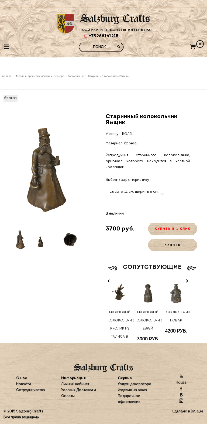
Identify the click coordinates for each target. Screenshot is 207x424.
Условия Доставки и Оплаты (78, 393)
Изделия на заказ (132, 390)
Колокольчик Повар (176, 316)
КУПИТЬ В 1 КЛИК (173, 229)
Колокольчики (76, 76)
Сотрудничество (30, 390)
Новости (23, 384)
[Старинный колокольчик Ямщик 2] (45, 239)
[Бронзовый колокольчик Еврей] (148, 293)
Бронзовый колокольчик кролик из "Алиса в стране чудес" (120, 333)
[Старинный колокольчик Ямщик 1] (20, 239)
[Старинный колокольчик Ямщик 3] (70, 239)
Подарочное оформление (129, 399)
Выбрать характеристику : (128, 180)
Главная (6, 76)
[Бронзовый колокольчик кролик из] (120, 293)
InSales (197, 411)
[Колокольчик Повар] (176, 293)
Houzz (181, 382)
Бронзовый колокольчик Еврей (148, 320)
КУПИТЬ (172, 245)
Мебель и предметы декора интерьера (39, 76)
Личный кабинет (75, 384)
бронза (10, 98)
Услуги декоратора (134, 384)
